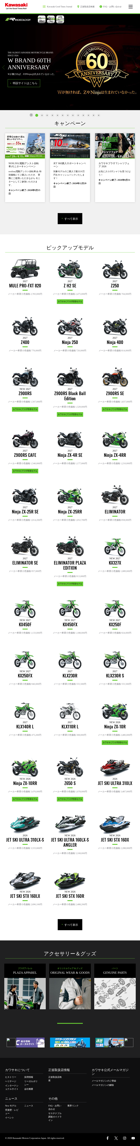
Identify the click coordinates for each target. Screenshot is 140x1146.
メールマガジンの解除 (103, 1085)
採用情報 (28, 1077)
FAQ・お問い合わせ (54, 1107)
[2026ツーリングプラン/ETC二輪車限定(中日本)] (115, 1042)
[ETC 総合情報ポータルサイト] (24, 1042)
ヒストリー (10, 1077)
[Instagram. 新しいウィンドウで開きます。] (124, 1138)
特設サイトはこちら (25, 83)
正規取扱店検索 (55, 1079)
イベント (9, 1117)
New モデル (10, 1105)
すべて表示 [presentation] (71, 218)
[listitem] (37, 114)
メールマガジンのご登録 (104, 1081)
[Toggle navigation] (130, 6)
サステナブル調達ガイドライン (55, 1116)
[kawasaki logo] (16, 6)
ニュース (28, 1105)
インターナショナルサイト (11, 1087)
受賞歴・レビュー (11, 1112)
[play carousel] (31, 115)
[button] (3, 67)
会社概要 (28, 1089)
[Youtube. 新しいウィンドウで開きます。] (133, 1138)
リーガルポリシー (31, 1083)
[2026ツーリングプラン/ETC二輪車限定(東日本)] (70, 1042)
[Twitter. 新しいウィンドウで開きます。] (116, 1138)
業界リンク (73, 1105)
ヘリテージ (10, 1081)
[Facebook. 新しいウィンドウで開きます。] (107, 1138)
